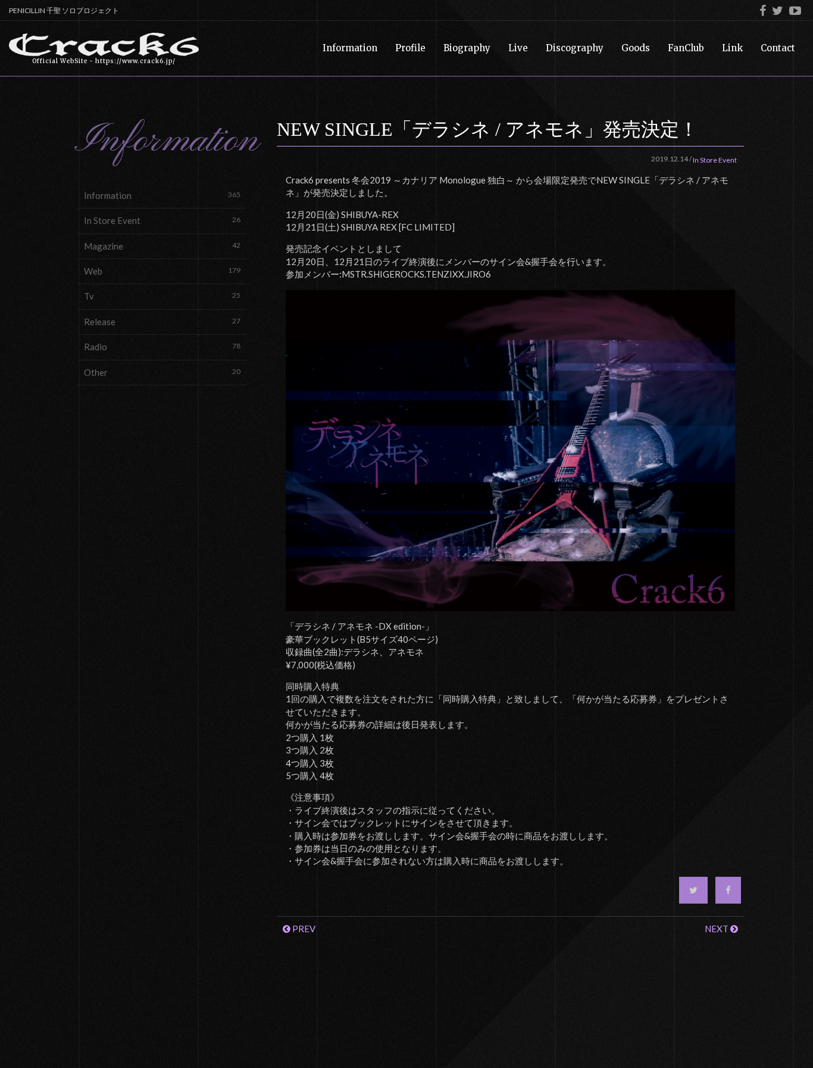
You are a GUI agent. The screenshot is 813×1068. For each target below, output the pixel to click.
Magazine (162, 246)
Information (162, 195)
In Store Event (162, 220)
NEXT (717, 928)
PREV (302, 928)
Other (162, 372)
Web (162, 271)
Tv (162, 296)
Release (162, 321)
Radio (162, 346)
